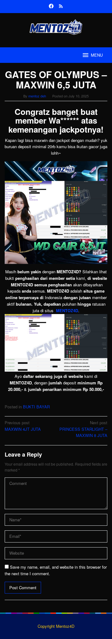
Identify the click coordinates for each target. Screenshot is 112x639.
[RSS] (61, 6)
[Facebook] (51, 6)
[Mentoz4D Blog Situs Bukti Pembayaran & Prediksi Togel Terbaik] (56, 26)
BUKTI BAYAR (36, 407)
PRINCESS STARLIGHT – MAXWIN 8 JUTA (83, 429)
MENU (97, 55)
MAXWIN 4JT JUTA (23, 426)
